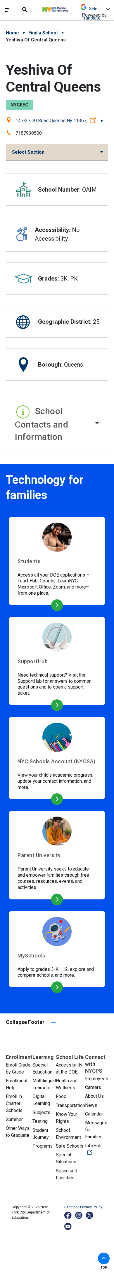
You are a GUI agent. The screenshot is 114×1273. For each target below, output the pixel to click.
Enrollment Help (16, 1084)
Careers (93, 1087)
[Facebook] (68, 1215)
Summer (14, 1119)
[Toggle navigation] (7, 10)
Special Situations (66, 1158)
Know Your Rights (66, 1117)
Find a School (43, 33)
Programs (42, 1146)
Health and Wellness (66, 1084)
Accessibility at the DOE (69, 1068)
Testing (40, 1121)
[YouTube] (68, 1226)
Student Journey (40, 1133)
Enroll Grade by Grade (18, 1068)
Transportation (70, 1105)
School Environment (68, 1133)
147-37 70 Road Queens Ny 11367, (59, 120)
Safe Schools (69, 1146)
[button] (57, 424)
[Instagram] (79, 1215)
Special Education (42, 1068)
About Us (94, 1096)
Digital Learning (41, 1100)
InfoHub (96, 1149)
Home (12, 33)
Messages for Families (96, 1129)
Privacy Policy (91, 1207)
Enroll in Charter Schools (14, 1103)
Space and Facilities (66, 1174)
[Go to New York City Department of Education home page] (72, 8)
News (91, 1105)
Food (61, 1096)
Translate (91, 18)
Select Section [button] (28, 152)
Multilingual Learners (44, 1084)
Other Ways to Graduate (18, 1131)
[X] (90, 1215)
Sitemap (71, 1207)
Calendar (94, 1114)
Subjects (41, 1112)
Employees (96, 1078)
